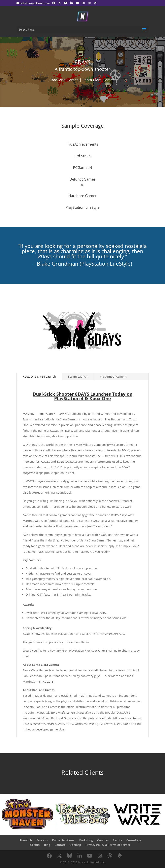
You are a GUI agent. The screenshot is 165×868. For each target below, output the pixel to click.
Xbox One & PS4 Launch (39, 376)
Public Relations (63, 840)
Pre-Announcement (113, 376)
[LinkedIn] (71, 3)
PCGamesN (82, 167)
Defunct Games (82, 179)
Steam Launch (78, 376)
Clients (35, 845)
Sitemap (75, 845)
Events (117, 840)
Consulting (133, 840)
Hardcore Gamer (82, 195)
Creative (102, 840)
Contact (60, 845)
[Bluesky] (65, 3)
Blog (47, 845)
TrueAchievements (82, 144)
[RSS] (95, 3)
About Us (26, 840)
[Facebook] (54, 3)
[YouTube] (77, 3)
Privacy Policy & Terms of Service (108, 845)
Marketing (86, 840)
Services (42, 840)
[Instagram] (83, 3)
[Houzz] (89, 3)
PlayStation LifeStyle (83, 207)
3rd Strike (82, 155)
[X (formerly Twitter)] (60, 3)
